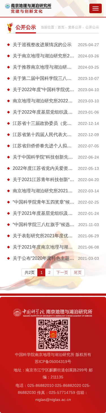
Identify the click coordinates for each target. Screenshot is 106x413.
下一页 (62, 272)
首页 (61, 27)
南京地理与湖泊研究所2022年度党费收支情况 (58, 100)
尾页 (78, 272)
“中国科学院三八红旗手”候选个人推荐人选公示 (59, 224)
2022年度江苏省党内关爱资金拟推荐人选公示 (58, 168)
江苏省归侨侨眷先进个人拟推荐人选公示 (53, 145)
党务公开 (75, 27)
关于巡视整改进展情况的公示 (42, 44)
